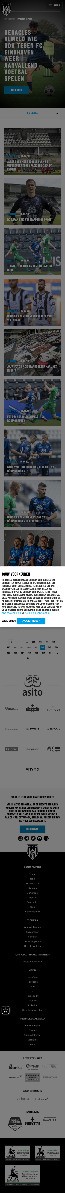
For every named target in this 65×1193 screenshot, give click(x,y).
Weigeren (9, 620)
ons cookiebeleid (11, 613)
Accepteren (31, 620)
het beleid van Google (37, 613)
